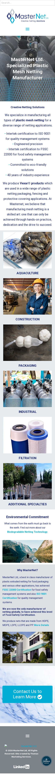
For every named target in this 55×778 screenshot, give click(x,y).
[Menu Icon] (27, 29)
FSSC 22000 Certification (16, 589)
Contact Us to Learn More (27, 694)
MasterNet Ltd (20, 750)
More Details (41, 625)
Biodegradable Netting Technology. (27, 531)
